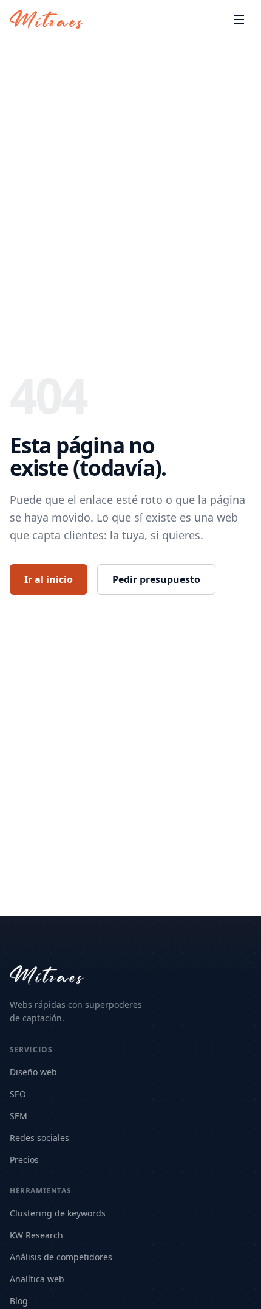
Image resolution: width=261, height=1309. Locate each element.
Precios (24, 1159)
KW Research (36, 1235)
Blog (19, 1301)
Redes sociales (39, 1137)
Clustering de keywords (58, 1213)
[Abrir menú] (239, 19)
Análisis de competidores (61, 1257)
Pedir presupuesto (156, 579)
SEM (18, 1116)
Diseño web (33, 1072)
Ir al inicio (48, 579)
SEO (18, 1094)
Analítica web (37, 1279)
